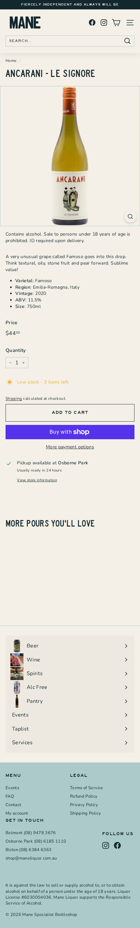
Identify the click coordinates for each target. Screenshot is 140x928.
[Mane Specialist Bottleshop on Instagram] (104, 22)
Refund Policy (84, 796)
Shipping (14, 398)
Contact (13, 805)
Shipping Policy (85, 813)
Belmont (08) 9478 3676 (31, 833)
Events (12, 788)
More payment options (70, 447)
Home (11, 60)
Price (12, 322)
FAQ (10, 796)
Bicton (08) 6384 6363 (28, 850)
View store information (37, 480)
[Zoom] (130, 216)
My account (17, 813)
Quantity (16, 350)
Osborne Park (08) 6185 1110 (36, 841)
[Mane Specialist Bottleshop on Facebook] (92, 22)
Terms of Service (86, 788)
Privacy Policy (84, 805)
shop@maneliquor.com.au (31, 858)
